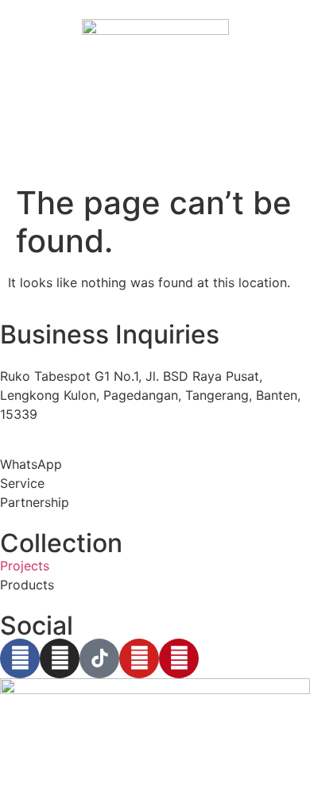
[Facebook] (20, 658)
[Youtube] (139, 658)
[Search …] (17, 143)
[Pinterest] (179, 658)
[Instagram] (59, 658)
